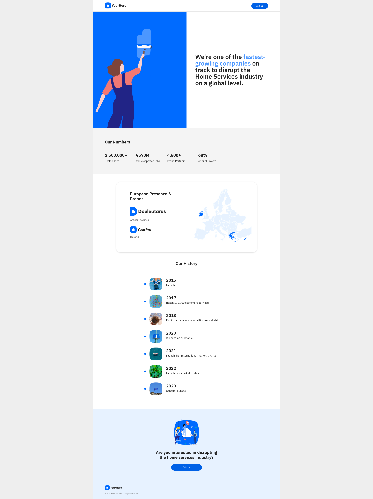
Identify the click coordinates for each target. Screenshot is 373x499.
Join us (259, 5)
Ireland (134, 237)
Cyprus (144, 220)
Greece (134, 220)
